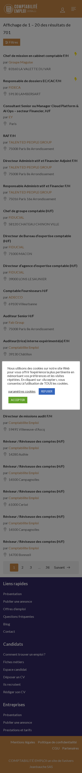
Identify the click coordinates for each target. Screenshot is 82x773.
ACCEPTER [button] (18, 400)
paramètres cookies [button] (22, 391)
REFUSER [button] (46, 391)
